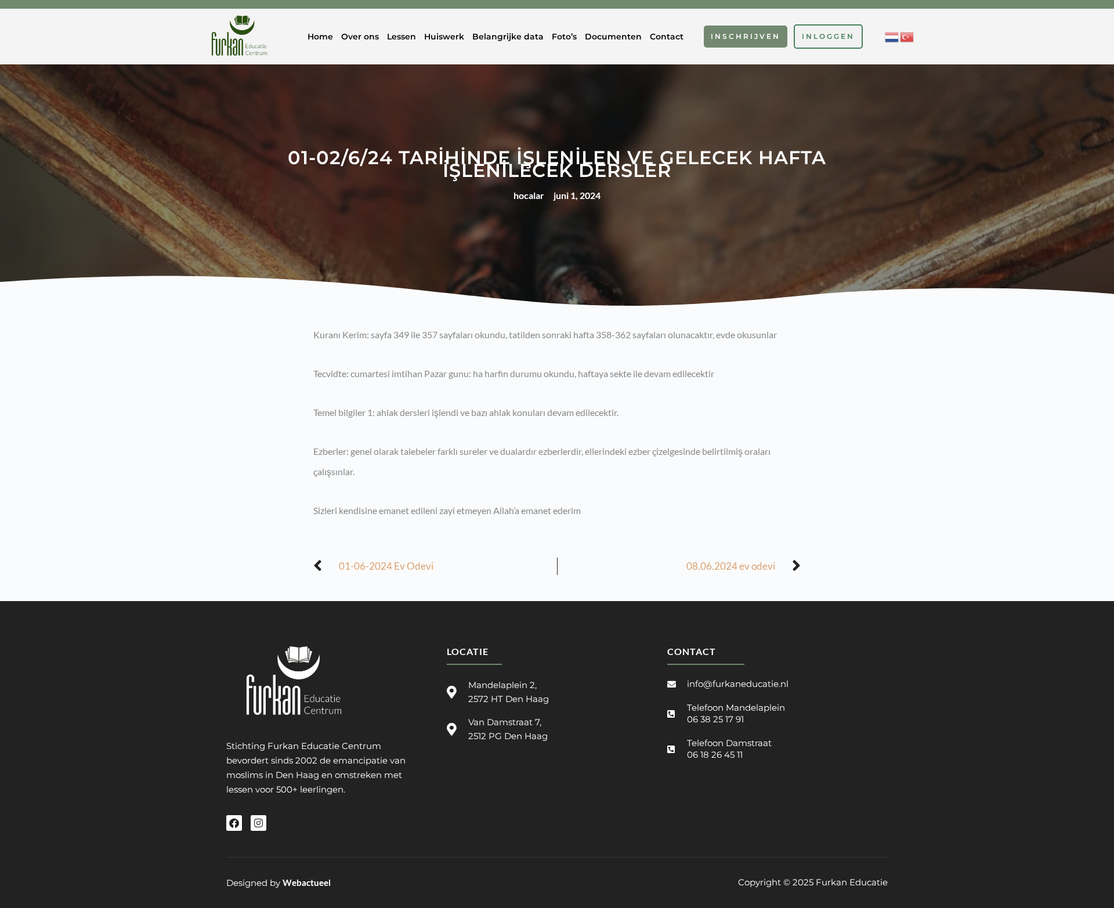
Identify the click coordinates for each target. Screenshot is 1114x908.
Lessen (401, 36)
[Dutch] (892, 35)
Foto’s (564, 36)
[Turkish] (907, 35)
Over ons (360, 36)
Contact (666, 36)
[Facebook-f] (234, 823)
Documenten (613, 36)
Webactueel (307, 882)
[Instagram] (258, 823)
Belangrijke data (508, 36)
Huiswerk (444, 36)
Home (320, 36)
